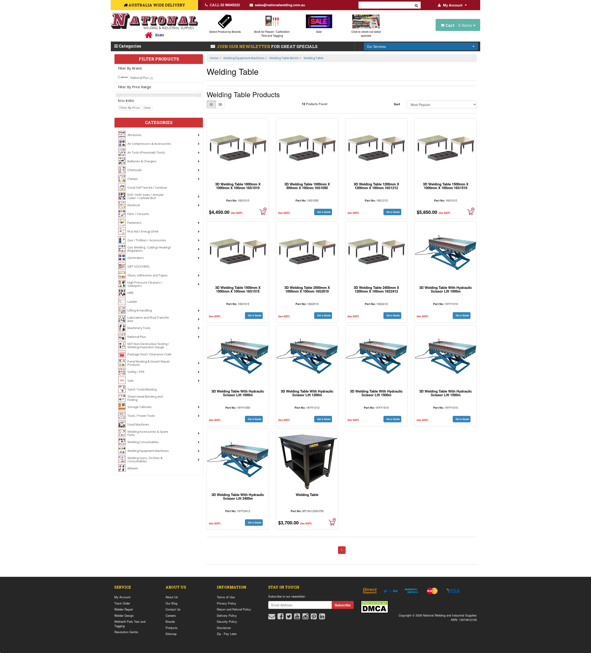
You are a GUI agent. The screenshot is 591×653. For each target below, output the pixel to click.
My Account (452, 5)
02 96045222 (225, 4)
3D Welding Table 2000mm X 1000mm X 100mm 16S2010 (307, 289)
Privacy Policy (226, 603)
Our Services (376, 46)
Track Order (122, 603)
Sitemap (171, 634)
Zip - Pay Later (227, 634)
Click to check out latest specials (366, 33)
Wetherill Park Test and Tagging (129, 623)
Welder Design (124, 615)
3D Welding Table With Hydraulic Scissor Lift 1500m (376, 393)
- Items (459, 25)
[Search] (416, 5)
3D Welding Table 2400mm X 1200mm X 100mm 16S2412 (376, 289)
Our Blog (171, 603)
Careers (171, 615)
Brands (170, 621)
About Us (172, 597)
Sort (397, 104)
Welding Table (307, 494)
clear (147, 108)
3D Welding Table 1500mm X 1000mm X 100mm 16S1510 (445, 185)
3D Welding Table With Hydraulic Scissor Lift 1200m (307, 393)
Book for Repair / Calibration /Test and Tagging (272, 33)
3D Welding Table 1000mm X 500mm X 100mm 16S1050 (307, 185)
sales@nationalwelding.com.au (280, 4)
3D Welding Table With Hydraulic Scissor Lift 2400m (237, 496)
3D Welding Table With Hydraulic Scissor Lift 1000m (445, 289)
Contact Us (173, 609)
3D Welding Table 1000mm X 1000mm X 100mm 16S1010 (238, 185)
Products (172, 628)
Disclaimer (224, 628)
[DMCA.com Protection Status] (374, 606)
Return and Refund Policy (234, 609)
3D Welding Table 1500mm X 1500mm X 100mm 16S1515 (238, 289)
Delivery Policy (227, 615)
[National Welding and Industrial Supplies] (154, 21)
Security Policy (227, 621)
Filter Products (159, 59)
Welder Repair (123, 609)
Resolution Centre (126, 632)
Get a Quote (324, 212)
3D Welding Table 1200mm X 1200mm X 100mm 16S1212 (376, 185)
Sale (319, 31)
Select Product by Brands (225, 31)
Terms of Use (226, 597)
